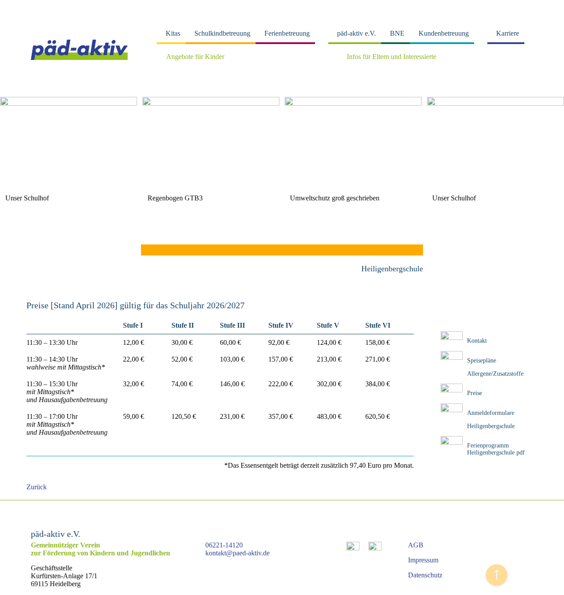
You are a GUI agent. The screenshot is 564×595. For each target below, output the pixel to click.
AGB (415, 545)
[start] (79, 57)
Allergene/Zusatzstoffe (495, 373)
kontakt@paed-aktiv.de (237, 553)
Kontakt (477, 340)
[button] (10, 139)
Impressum (423, 560)
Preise (474, 393)
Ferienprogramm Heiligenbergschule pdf (496, 449)
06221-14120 (224, 545)
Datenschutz (425, 575)
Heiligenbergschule (491, 426)
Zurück (36, 487)
